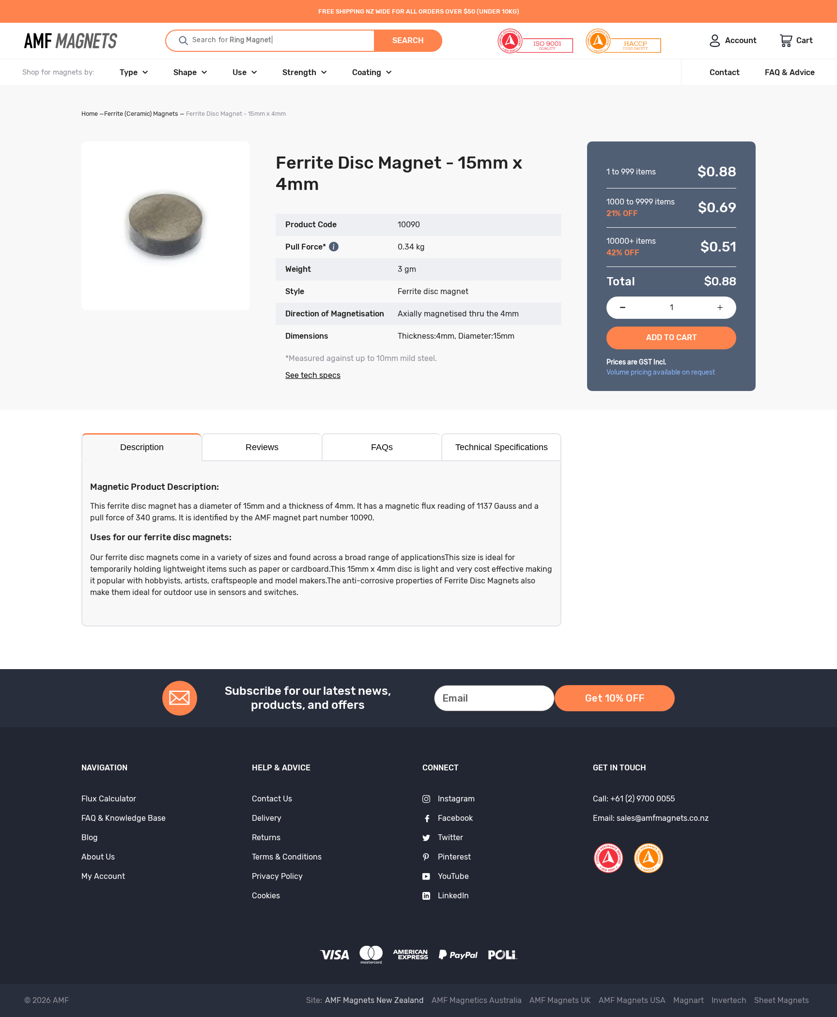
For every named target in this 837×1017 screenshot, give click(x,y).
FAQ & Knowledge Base (123, 818)
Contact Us (272, 798)
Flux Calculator (108, 798)
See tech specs (313, 375)
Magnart (688, 1000)
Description (142, 447)
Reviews (262, 447)
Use (239, 72)
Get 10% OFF (614, 698)
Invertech (729, 1000)
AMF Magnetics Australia (477, 1000)
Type (129, 72)
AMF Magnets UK (560, 1000)
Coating (366, 72)
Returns (266, 837)
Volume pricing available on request (660, 372)
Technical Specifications (501, 447)
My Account (103, 876)
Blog (89, 837)
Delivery (266, 818)
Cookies (266, 895)
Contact (725, 72)
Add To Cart (671, 337)
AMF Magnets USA (632, 1000)
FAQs (382, 447)
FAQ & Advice (790, 72)
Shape (185, 72)
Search (408, 40)
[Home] (70, 40)
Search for (225, 40)
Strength (299, 72)
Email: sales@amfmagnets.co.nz (651, 818)
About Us (98, 856)
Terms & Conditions (287, 856)
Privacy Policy (277, 876)
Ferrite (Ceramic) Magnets (141, 113)
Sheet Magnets (781, 1000)
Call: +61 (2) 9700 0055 (634, 798)
